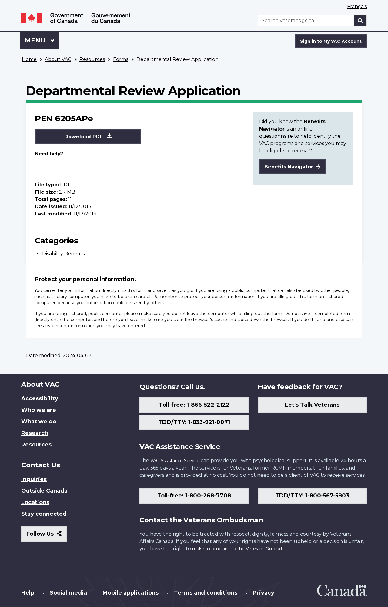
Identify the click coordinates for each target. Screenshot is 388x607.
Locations (35, 502)
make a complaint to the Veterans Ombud (237, 548)
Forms (120, 59)
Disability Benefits (63, 253)
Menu (36, 40)
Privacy (263, 592)
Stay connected (44, 513)
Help (27, 592)
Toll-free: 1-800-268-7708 (194, 495)
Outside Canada (44, 490)
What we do (38, 421)
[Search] (360, 20)
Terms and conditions (205, 592)
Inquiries (34, 479)
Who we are (38, 410)
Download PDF (84, 137)
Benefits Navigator (289, 167)
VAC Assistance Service (174, 460)
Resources (92, 59)
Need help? (49, 154)
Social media (68, 592)
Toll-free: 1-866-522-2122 (194, 405)
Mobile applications (130, 592)
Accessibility (39, 398)
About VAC (58, 59)
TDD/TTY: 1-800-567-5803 (312, 495)
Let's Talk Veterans (312, 405)
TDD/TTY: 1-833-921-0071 (194, 422)
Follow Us (46, 536)
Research (34, 433)
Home (29, 59)
